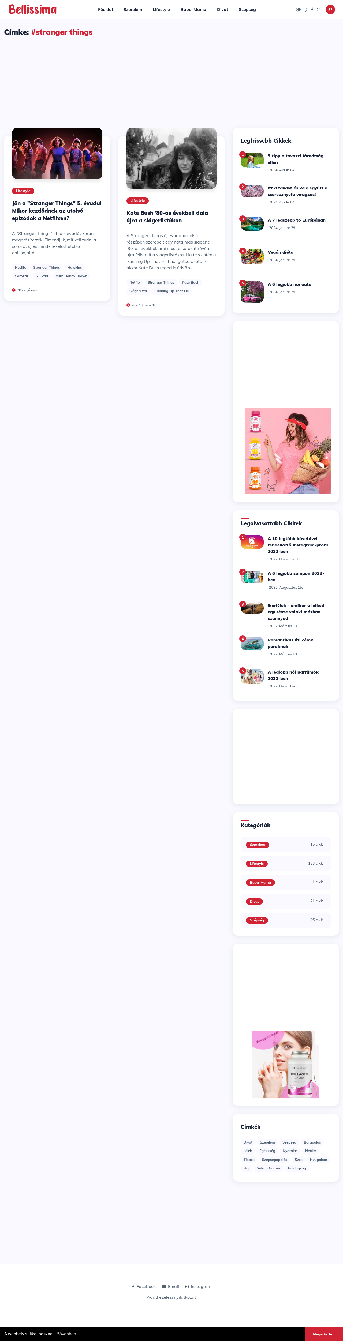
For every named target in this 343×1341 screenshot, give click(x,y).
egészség (267, 1151)
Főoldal (105, 9)
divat (248, 1142)
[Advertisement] (171, 77)
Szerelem (133, 9)
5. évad (42, 276)
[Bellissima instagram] (318, 9)
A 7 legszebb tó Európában (297, 220)
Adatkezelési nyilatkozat (171, 1297)
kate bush (190, 282)
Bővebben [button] (66, 1334)
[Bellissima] (33, 9)
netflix (20, 267)
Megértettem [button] (324, 1334)
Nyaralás (290, 1151)
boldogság (297, 1168)
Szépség (247, 9)
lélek (248, 1151)
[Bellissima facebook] (312, 9)
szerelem (267, 1142)
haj (246, 1168)
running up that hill (171, 291)
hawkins (75, 267)
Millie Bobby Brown (71, 276)
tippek (249, 1159)
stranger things (46, 267)
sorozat (21, 276)
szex (299, 1159)
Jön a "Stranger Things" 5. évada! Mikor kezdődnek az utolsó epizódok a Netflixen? (57, 211)
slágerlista (138, 291)
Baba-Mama (193, 9)
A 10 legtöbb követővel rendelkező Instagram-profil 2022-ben (298, 545)
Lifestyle (161, 9)
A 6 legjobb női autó (289, 284)
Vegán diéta (280, 252)
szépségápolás (274, 1159)
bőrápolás (312, 1142)
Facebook (146, 1286)
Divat (222, 9)
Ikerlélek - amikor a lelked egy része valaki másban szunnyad (296, 612)
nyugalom (318, 1159)
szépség (289, 1142)
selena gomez (269, 1168)
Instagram (201, 1286)
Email (173, 1286)
